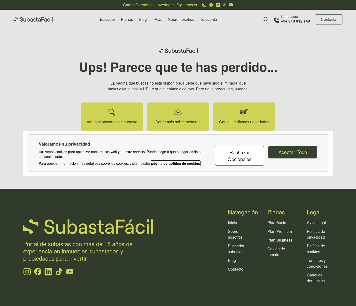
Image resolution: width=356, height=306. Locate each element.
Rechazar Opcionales (240, 156)
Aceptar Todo (293, 152)
